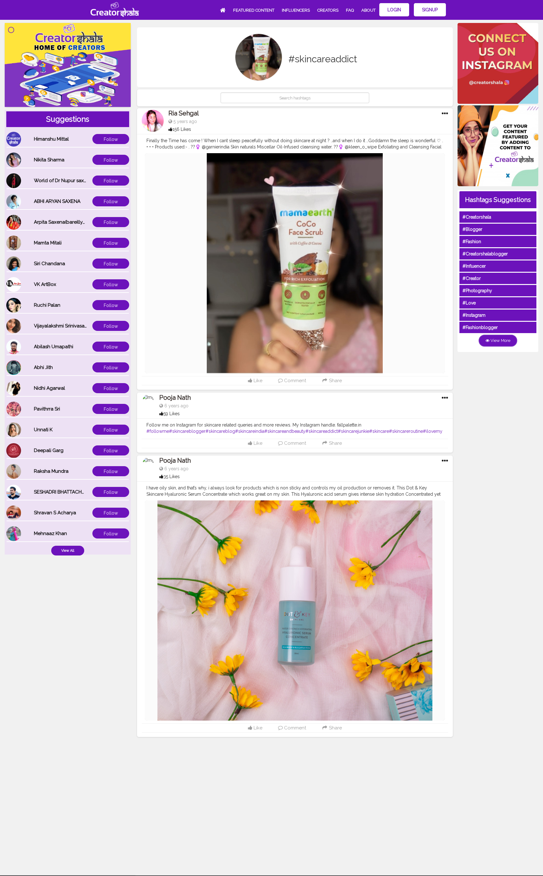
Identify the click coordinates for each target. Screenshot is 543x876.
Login (394, 9)
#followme (157, 431)
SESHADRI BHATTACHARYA (64, 492)
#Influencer (474, 266)
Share (335, 380)
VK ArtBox (45, 284)
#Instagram (474, 315)
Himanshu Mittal (51, 139)
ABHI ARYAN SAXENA (57, 201)
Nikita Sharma (49, 160)
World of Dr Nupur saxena (63, 180)
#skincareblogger (187, 431)
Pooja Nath (175, 397)
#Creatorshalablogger (485, 253)
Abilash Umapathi (53, 346)
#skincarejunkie (353, 431)
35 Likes (171, 476)
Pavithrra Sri (47, 409)
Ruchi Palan (47, 305)
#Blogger (472, 229)
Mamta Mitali (48, 243)
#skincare (379, 431)
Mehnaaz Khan (50, 533)
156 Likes (182, 129)
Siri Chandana (49, 263)
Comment (294, 380)
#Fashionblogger (480, 327)
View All (67, 551)
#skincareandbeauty (284, 431)
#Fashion (472, 241)
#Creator (472, 278)
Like (257, 380)
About (368, 10)
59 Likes (171, 413)
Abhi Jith (43, 367)
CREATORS (327, 10)
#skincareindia (249, 431)
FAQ (350, 10)
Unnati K (43, 429)
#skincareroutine (406, 431)
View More (500, 340)
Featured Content (253, 10)
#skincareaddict (321, 431)
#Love (469, 302)
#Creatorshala (477, 217)
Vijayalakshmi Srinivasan (60, 326)
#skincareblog (220, 431)
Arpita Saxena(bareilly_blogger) (69, 222)
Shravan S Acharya (55, 513)
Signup (430, 9)
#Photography (477, 290)
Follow (111, 139)
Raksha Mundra (51, 471)
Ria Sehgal (183, 113)
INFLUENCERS (296, 10)
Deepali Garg (48, 450)
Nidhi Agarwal (49, 388)
